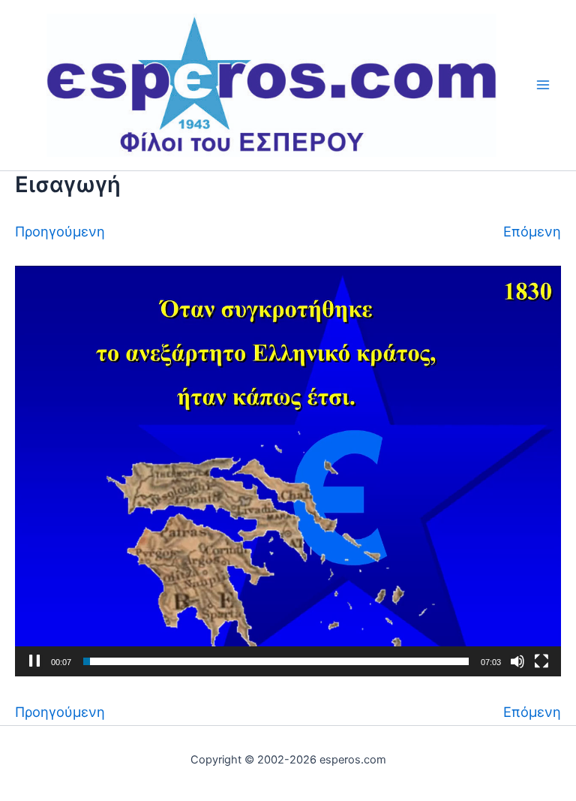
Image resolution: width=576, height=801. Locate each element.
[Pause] (34, 661)
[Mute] (517, 661)
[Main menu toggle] (543, 85)
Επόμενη (532, 231)
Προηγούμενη (60, 231)
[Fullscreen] (541, 661)
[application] (288, 471)
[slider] (276, 661)
